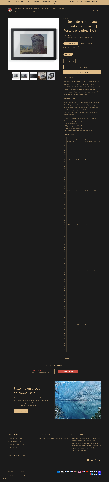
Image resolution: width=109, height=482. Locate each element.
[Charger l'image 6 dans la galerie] (51, 76)
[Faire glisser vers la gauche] (9, 76)
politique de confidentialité (15, 438)
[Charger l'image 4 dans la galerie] (33, 76)
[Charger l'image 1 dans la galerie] (16, 76)
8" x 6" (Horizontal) (70, 43)
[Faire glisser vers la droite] (57, 76)
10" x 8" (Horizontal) (87, 43)
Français (24, 475)
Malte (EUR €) (12, 475)
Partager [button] (67, 358)
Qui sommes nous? (13, 447)
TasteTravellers (79, 477)
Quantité (65, 58)
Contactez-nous (21, 411)
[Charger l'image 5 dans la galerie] (42, 76)
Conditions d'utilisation (14, 441)
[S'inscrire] (36, 460)
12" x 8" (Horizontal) (71, 47)
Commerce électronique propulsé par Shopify (92, 477)
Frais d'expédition (75, 37)
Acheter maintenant (82, 72)
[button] (33, 8)
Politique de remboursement (16, 444)
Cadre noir (68, 54)
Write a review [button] (68, 371)
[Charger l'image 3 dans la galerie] (25, 76)
